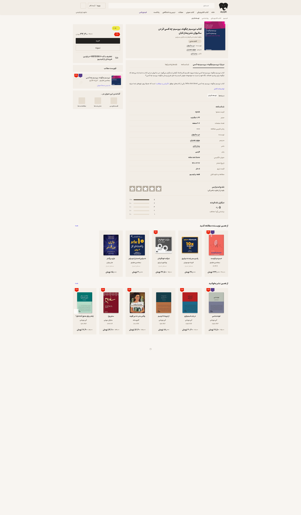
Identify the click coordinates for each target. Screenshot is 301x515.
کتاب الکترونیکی (216, 18)
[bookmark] (136, 54)
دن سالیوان (191, 45)
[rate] (158, 189)
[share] (147, 54)
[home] (223, 8)
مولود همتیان (191, 49)
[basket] (83, 5)
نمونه (97, 48)
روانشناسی (205, 18)
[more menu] (131, 54)
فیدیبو (225, 18)
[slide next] (76, 311)
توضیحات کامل (219, 89)
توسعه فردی (195, 18)
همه (76, 225)
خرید (98, 40)
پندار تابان (194, 53)
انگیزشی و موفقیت (162, 83)
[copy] (78, 58)
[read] (82, 100)
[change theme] (76, 5)
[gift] (142, 54)
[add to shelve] (114, 100)
